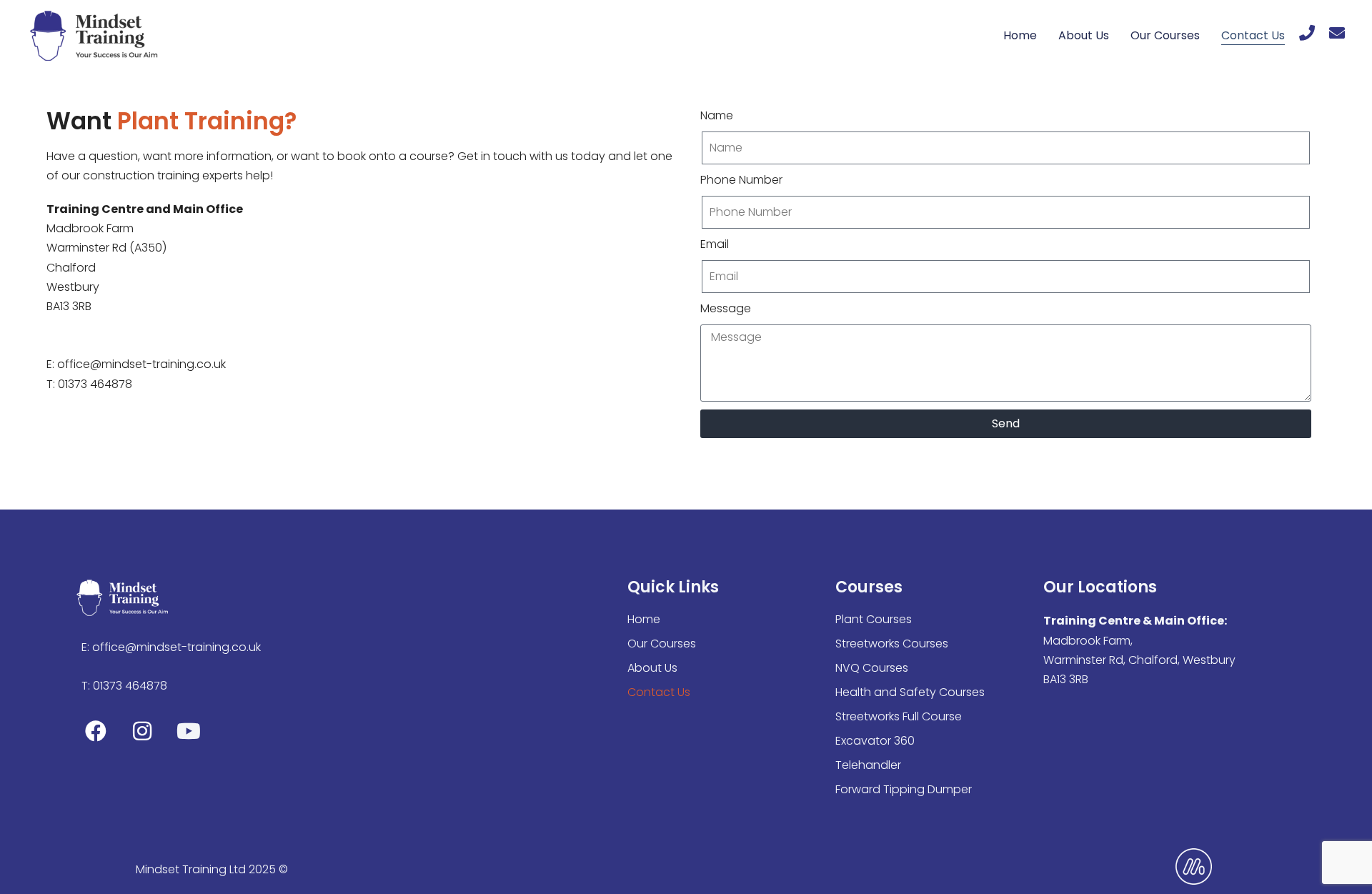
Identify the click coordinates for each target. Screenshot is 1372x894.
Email (714, 244)
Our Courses (1165, 35)
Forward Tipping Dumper (903, 789)
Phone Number (741, 180)
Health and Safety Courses (910, 692)
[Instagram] (142, 731)
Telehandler (868, 765)
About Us (1083, 35)
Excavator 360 (875, 740)
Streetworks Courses (891, 643)
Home (1020, 35)
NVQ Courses (871, 668)
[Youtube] (188, 731)
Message (725, 308)
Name (716, 115)
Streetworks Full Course (898, 716)
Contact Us (1253, 35)
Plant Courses (873, 619)
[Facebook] (95, 731)
